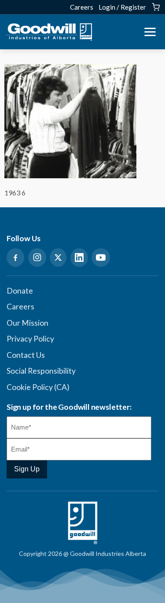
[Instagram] (37, 257)
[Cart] (156, 7)
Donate (20, 290)
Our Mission (27, 322)
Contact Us (26, 355)
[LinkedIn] (79, 257)
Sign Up (27, 469)
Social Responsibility (41, 370)
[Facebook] (15, 257)
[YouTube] (101, 257)
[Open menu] (150, 32)
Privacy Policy (30, 338)
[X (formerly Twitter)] (58, 257)
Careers (81, 7)
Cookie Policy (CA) (38, 387)
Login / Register (122, 7)
